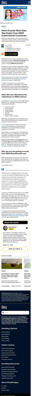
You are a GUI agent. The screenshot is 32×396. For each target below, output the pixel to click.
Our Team (4, 386)
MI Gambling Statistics (7, 373)
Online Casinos (5, 332)
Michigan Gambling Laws (8, 376)
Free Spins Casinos (6, 359)
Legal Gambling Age (7, 378)
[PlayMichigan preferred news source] (11, 54)
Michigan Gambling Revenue (9, 371)
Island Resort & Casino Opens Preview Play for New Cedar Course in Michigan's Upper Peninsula (10, 276)
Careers (3, 388)
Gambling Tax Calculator (8, 369)
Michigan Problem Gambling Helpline (13, 317)
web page (17, 205)
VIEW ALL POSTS (14, 249)
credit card (4, 126)
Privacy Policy (5, 390)
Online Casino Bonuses (7, 348)
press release (14, 101)
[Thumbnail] (11, 264)
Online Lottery (5, 340)
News (3, 26)
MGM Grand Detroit (7, 77)
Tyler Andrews (5, 286)
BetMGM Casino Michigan (17, 215)
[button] (29, 2)
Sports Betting (5, 334)
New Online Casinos (7, 350)
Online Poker (5, 336)
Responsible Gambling (7, 367)
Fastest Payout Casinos (8, 353)
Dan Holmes (8, 45)
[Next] (28, 256)
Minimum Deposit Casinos (8, 355)
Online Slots (4, 357)
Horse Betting (5, 338)
